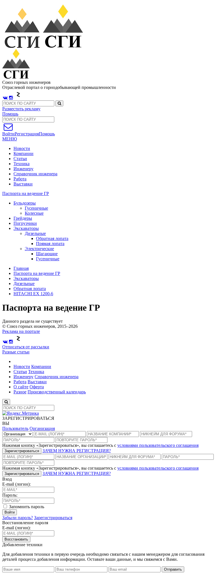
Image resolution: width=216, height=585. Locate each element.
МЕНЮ (9, 138)
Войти (9, 512)
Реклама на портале (21, 331)
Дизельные (24, 283)
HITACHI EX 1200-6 (33, 293)
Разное (20, 391)
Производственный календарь (57, 391)
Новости (22, 148)
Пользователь (15, 428)
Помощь (10, 113)
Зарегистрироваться (21, 451)
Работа (20, 178)
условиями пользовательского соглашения (158, 445)
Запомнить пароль (26, 506)
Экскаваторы (26, 278)
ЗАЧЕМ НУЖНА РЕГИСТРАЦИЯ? (76, 450)
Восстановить (16, 539)
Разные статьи (16, 351)
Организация (42, 428)
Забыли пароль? (17, 517)
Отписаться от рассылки (25, 346)
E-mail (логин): (16, 484)
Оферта (37, 386)
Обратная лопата (30, 288)
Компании (23, 153)
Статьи (20, 158)
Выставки (23, 183)
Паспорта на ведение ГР (25, 193)
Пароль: (9, 495)
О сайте (21, 386)
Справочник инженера (35, 173)
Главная (21, 268)
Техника (22, 163)
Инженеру (23, 168)
